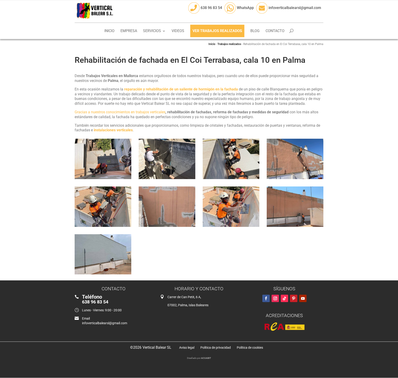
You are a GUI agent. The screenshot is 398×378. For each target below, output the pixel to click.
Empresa (128, 31)
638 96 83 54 (211, 8)
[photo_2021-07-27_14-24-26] (295, 227)
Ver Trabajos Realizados (217, 31)
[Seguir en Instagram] (275, 298)
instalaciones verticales (113, 130)
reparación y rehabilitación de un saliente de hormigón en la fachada (181, 89)
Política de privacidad (215, 347)
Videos (178, 31)
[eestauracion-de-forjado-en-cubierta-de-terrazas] (167, 179)
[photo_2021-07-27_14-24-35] (103, 227)
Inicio (109, 31)
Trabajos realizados (229, 44)
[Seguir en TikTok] (284, 298)
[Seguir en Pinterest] (293, 298)
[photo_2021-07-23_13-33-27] (103, 179)
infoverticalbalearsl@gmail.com (294, 8)
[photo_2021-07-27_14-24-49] (103, 274)
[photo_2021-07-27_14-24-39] (295, 179)
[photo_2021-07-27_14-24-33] (167, 227)
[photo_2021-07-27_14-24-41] (231, 179)
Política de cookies (250, 347)
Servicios (152, 31)
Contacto (275, 31)
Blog (255, 31)
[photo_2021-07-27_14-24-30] (231, 227)
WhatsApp (245, 8)
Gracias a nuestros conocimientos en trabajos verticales (120, 112)
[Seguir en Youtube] (303, 298)
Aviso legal (186, 347)
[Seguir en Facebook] (266, 298)
